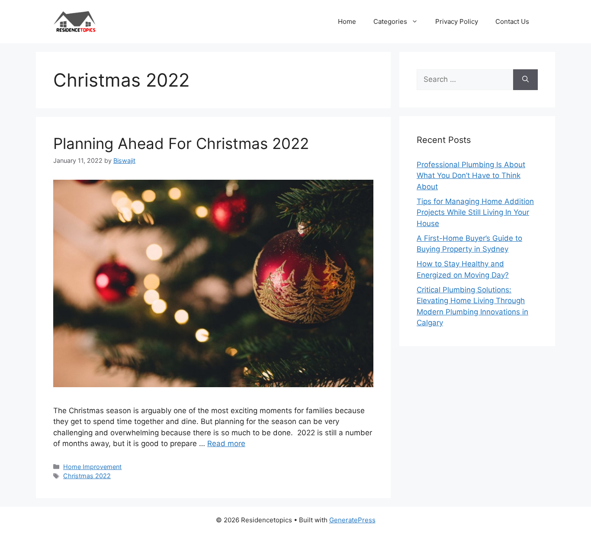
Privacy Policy (456, 21)
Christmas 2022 (87, 475)
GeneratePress (352, 520)
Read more (226, 443)
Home (347, 21)
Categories (390, 21)
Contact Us (512, 21)
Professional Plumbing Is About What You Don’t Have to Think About (471, 175)
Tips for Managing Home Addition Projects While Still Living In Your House (475, 212)
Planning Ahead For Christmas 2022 (181, 143)
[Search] (525, 79)
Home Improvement (92, 466)
